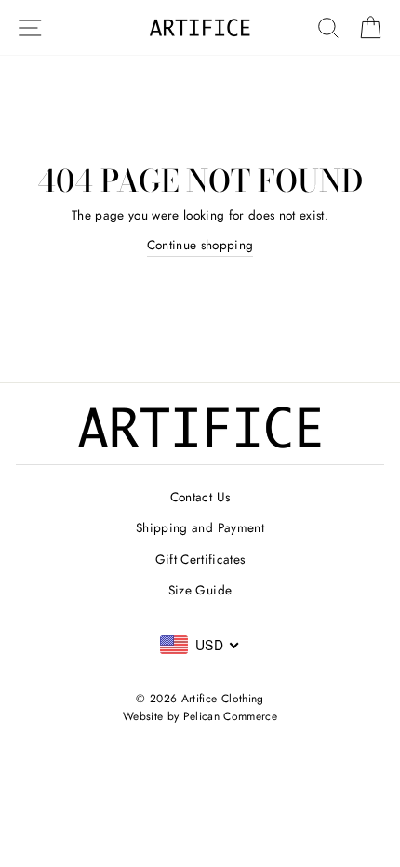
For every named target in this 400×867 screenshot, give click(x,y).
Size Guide (200, 589)
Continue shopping (200, 244)
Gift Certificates (200, 559)
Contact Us (200, 496)
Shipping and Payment (200, 527)
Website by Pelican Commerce (200, 716)
